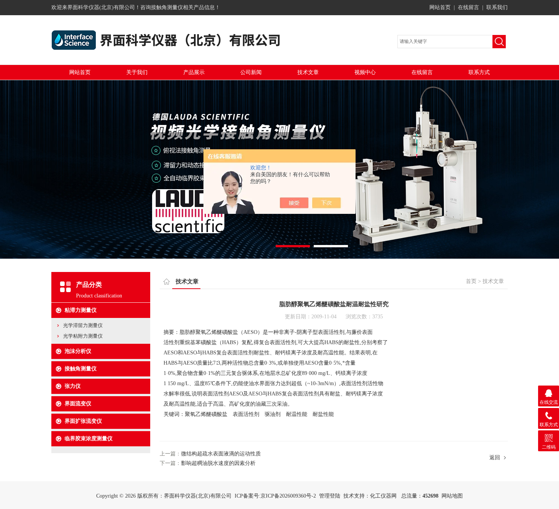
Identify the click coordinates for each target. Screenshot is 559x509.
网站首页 (440, 7)
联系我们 (497, 7)
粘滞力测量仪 (81, 310)
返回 (494, 457)
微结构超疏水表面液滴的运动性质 (221, 454)
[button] (293, 246)
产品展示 (194, 72)
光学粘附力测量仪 (83, 336)
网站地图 (452, 496)
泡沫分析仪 (78, 351)
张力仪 (73, 386)
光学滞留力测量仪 (83, 325)
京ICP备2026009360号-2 (288, 496)
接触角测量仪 (81, 368)
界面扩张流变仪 (83, 421)
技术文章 (308, 72)
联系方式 (479, 72)
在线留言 (468, 7)
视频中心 (365, 72)
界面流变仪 (78, 403)
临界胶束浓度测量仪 (89, 438)
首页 (471, 281)
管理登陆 (329, 496)
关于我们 (137, 72)
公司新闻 (251, 72)
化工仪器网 (383, 496)
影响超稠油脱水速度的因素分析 (218, 463)
